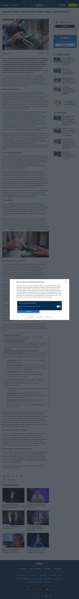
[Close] (66, 282)
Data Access (39, 317)
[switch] (59, 306)
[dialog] (39, 299)
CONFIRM (28, 311)
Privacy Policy (48, 317)
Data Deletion (30, 317)
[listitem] (39, 303)
